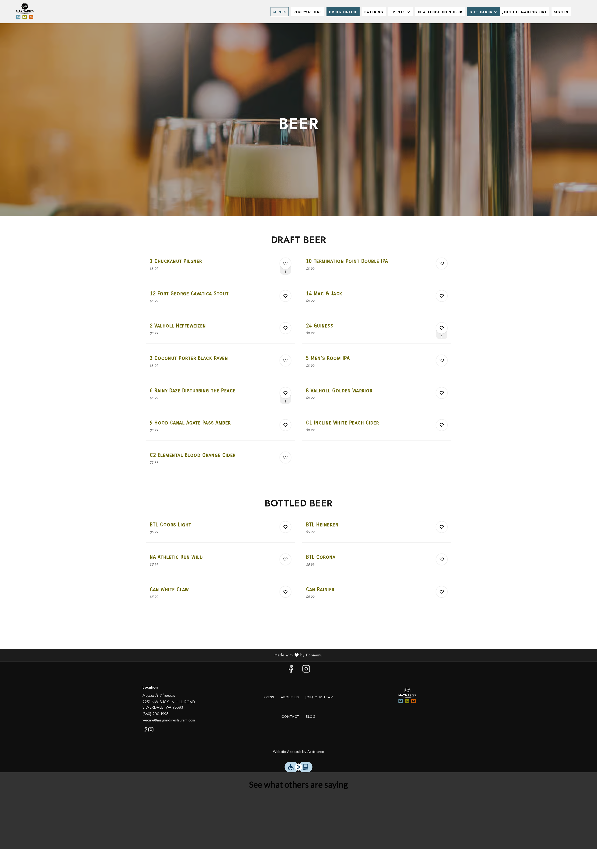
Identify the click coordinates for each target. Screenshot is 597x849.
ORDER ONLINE (343, 12)
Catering (374, 12)
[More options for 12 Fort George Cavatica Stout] (285, 295)
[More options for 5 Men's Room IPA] (441, 360)
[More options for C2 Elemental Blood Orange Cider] (285, 457)
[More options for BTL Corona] (441, 559)
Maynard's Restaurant (407, 695)
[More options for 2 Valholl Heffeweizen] (285, 328)
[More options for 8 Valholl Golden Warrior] (441, 393)
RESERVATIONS (308, 12)
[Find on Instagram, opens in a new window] (306, 670)
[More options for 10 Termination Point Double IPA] (441, 263)
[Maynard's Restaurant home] (25, 11)
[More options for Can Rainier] (441, 591)
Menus (279, 12)
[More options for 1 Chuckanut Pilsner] (285, 263)
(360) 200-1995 (155, 714)
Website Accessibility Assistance (298, 751)
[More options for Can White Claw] (285, 591)
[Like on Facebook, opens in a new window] (291, 670)
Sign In (561, 12)
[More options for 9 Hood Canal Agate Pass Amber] (285, 425)
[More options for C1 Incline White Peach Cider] (441, 425)
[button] (400, 11)
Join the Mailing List (525, 12)
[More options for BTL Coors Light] (285, 527)
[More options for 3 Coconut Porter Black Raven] (285, 360)
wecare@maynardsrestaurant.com (168, 720)
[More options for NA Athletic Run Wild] (285, 559)
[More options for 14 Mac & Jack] (441, 295)
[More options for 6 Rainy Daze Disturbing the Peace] (285, 393)
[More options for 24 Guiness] (441, 328)
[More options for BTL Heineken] (441, 527)
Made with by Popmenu (163, 655)
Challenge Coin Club (440, 12)
